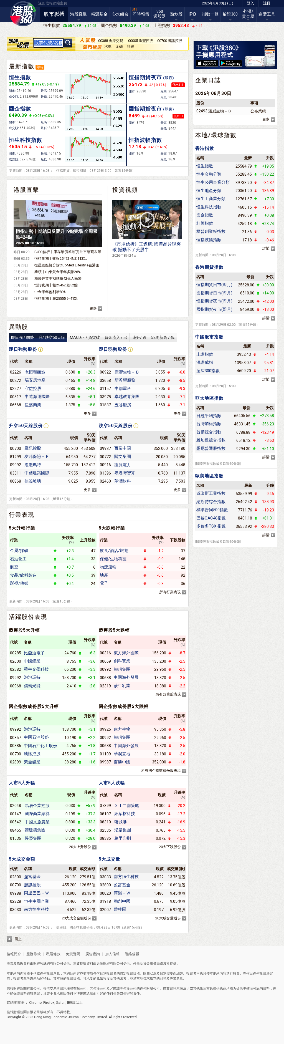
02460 (105, 481)
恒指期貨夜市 (151, 77)
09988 (15, 893)
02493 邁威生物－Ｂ (214, 111)
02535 (105, 830)
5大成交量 (109, 859)
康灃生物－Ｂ (127, 372)
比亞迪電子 (34, 652)
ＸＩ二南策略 (126, 805)
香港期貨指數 (209, 267)
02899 (15, 762)
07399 (105, 805)
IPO (192, 14)
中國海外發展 (126, 677)
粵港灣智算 (124, 472)
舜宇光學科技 (36, 669)
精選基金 (99, 14)
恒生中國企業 (36, 901)
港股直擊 (78, 14)
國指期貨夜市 (151, 108)
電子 (104, 583)
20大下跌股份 (170, 847)
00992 (105, 669)
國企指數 (20, 108)
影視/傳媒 (19, 583)
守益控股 (33, 388)
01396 (105, 473)
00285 (15, 653)
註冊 (266, 3)
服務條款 (34, 954)
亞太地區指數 (209, 398)
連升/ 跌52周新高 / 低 (153, 337)
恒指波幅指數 (145, 140)
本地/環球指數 (216, 135)
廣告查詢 (93, 954)
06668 (15, 405)
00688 (105, 677)
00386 (15, 745)
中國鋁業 (32, 661)
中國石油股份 (36, 737)
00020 (105, 893)
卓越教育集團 (127, 396)
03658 (105, 380)
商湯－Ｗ (122, 893)
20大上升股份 (80, 847)
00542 (15, 822)
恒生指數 (20, 77)
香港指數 (204, 148)
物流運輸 (108, 566)
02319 (105, 686)
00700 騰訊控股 (169, 41)
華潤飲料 (122, 481)
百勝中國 (122, 448)
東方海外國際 (126, 652)
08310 (105, 822)
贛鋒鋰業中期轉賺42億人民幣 (58, 278)
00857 (15, 737)
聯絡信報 (131, 954)
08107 (105, 814)
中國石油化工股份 (40, 745)
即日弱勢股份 (113, 349)
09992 (15, 465)
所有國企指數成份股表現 (161, 770)
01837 (105, 405)
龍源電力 (122, 464)
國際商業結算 (37, 813)
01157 (105, 388)
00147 (15, 814)
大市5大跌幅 (112, 782)
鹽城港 (120, 821)
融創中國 (122, 901)
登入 (250, 3)
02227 (15, 388)
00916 (105, 465)
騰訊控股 (32, 448)
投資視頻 (125, 189)
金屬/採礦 (19, 550)
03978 (105, 397)
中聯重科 (123, 388)
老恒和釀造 (35, 372)
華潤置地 (122, 753)
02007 (105, 909)
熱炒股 (176, 14)
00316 (105, 653)
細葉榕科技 (124, 813)
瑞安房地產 (35, 380)
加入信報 (112, 954)
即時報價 (141, 14)
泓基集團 (122, 830)
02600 (15, 661)
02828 (15, 901)
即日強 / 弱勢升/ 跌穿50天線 (38, 337)
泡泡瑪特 (32, 464)
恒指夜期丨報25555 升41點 (56, 298)
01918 (105, 901)
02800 (15, 877)
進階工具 (266, 14)
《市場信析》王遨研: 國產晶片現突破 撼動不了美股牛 (146, 249)
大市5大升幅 (22, 782)
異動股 (18, 327)
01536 (15, 838)
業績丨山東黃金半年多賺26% (57, 272)
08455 (15, 830)
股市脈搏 (54, 14)
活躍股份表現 (28, 617)
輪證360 (230, 14)
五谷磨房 (123, 404)
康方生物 (122, 729)
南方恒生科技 (36, 909)
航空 (14, 566)
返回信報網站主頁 (52, 3)
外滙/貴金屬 (248, 14)
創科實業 (122, 661)
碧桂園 (120, 909)
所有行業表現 (170, 592)
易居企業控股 (37, 805)
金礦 (119, 46)
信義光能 (32, 685)
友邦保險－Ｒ (36, 456)
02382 (15, 669)
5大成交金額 (22, 859)
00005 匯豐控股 (140, 41)
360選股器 (159, 14)
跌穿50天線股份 (116, 425)
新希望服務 (125, 380)
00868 (15, 481)
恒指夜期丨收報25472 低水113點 (60, 258)
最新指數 (21, 66)
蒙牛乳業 (122, 685)
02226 (15, 372)
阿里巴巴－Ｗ (36, 893)
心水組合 (120, 14)
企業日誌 (208, 80)
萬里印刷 (122, 838)
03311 (15, 473)
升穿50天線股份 (26, 425)
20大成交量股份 (168, 918)
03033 (15, 909)
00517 (15, 397)
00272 (15, 380)
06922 (105, 372)
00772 (105, 457)
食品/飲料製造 (23, 575)
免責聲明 (73, 954)
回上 (18, 939)
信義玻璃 (32, 481)
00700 (15, 448)
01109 (105, 754)
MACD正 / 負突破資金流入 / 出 (98, 337)
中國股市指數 (209, 336)
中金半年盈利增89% (50, 292)
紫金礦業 (32, 762)
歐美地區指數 (209, 475)
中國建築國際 (36, 472)
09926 (105, 729)
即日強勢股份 (23, 349)
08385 (105, 838)
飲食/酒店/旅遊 (114, 550)
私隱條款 (53, 954)
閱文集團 (122, 456)
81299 (15, 457)
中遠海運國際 (37, 396)
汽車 (107, 46)
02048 (15, 805)
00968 (15, 686)
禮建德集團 (35, 830)
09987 (105, 448)
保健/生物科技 (113, 558)
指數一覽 (210, 14)
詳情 (266, 248)
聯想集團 (122, 669)
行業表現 (21, 514)
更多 (93, 308)
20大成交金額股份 (76, 918)
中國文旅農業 (37, 821)
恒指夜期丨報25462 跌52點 (56, 285)
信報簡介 (14, 954)
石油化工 (18, 558)
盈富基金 (32, 876)
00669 (105, 661)
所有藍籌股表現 (168, 694)
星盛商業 (33, 404)
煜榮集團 (33, 838)
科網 (130, 46)
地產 (104, 575)
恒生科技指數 (25, 140)
